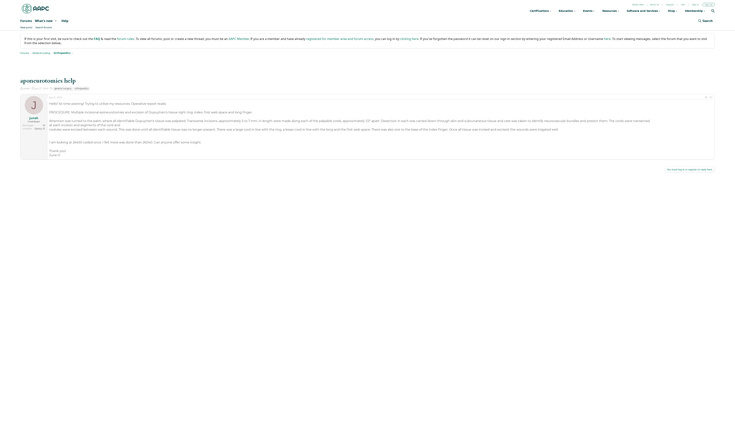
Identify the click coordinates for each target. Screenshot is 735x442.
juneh (26, 88)
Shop (672, 11)
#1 (711, 97)
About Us (654, 4)
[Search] (713, 11)
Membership (694, 11)
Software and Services (643, 11)
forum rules (125, 39)
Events (588, 11)
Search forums (43, 27)
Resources (609, 11)
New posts (26, 27)
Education (566, 11)
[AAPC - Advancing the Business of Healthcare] (35, 8)
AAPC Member (239, 39)
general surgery (62, 88)
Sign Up (709, 4)
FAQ (97, 39)
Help (64, 21)
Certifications (540, 11)
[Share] (705, 97)
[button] (56, 20)
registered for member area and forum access (339, 39)
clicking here (409, 39)
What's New (638, 4)
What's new (44, 21)
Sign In (695, 4)
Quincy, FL (39, 128)
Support (670, 4)
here (607, 39)
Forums (26, 21)
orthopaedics (82, 88)
